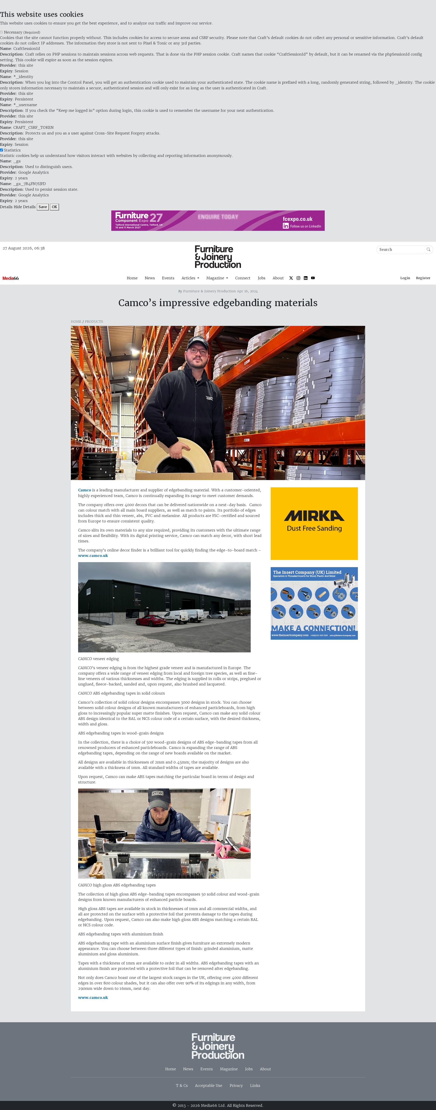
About (278, 278)
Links (255, 1085)
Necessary (22, 32)
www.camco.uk (93, 555)
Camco (84, 490)
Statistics (12, 150)
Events (168, 278)
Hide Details (25, 207)
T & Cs (182, 1085)
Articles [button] (189, 278)
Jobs (261, 278)
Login (405, 278)
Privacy (236, 1085)
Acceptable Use (208, 1085)
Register (423, 278)
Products (94, 322)
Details (6, 207)
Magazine (229, 1069)
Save (43, 207)
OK (54, 207)
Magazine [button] (215, 278)
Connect (242, 278)
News (150, 278)
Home (132, 278)
